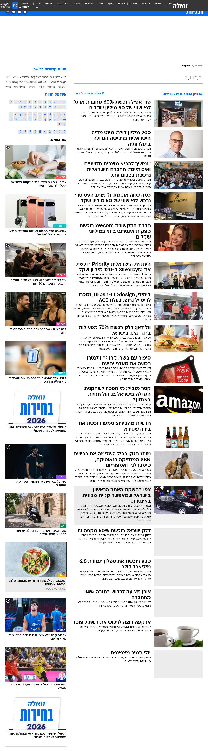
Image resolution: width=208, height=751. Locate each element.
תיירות (76, 3)
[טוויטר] (13, 12)
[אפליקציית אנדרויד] (25, 12)
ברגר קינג (19, 86)
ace (19, 77)
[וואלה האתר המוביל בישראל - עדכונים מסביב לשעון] (180, 5)
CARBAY (11, 77)
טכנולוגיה (62, 3)
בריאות (89, 3)
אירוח (27, 82)
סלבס (121, 3)
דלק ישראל (53, 77)
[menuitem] (156, 5)
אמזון (20, 82)
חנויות (43, 77)
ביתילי (31, 86)
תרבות (133, 3)
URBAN (50, 82)
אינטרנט (35, 82)
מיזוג (63, 77)
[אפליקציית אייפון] (19, 12)
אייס (42, 82)
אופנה (48, 3)
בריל (8, 86)
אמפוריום (11, 82)
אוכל (101, 3)
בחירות (146, 3)
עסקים (35, 77)
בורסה (51, 86)
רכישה (185, 66)
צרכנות (26, 77)
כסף (110, 3)
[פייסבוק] (8, 12)
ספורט (158, 3)
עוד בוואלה (58, 140)
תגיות (199, 66)
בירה (41, 86)
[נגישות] (5, 5)
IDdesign (60, 82)
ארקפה (62, 86)
